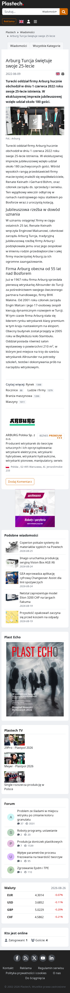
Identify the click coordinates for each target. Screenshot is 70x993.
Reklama (9, 21)
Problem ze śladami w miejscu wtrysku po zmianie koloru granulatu (37, 815)
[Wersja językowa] (21, 21)
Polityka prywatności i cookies (26, 973)
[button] (28, 21)
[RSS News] (25, 958)
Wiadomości (27, 32)
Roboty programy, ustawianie (37, 831)
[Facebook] (17, 958)
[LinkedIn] (51, 958)
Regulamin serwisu (51, 968)
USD (10, 902)
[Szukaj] (64, 11)
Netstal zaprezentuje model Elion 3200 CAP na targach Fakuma (38, 597)
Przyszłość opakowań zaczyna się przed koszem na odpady (40, 615)
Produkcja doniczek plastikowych (39, 842)
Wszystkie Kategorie (46, 46)
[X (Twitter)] (34, 958)
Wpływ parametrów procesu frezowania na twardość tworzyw (39, 855)
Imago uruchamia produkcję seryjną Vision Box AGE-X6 (39, 560)
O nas (57, 973)
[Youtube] (42, 958)
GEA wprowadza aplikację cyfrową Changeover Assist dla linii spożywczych (40, 578)
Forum (9, 803)
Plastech (11, 32)
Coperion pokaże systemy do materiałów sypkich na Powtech (41, 545)
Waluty (10, 888)
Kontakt (8, 968)
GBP (10, 910)
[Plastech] (13, 3)
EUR (10, 895)
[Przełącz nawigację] (35, 21)
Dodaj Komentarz (20, 482)
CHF (10, 917)
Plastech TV (13, 730)
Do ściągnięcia (35, 978)
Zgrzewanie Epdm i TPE (33, 868)
